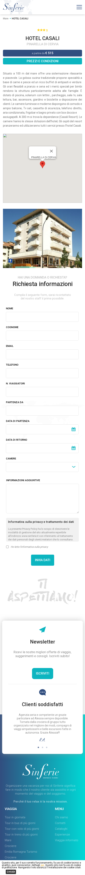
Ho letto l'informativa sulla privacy (29, 546)
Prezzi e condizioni (43, 61)
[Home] (13, 11)
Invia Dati (42, 560)
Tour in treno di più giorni (21, 834)
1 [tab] (38, 747)
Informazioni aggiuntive (23, 480)
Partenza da (14, 402)
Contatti (60, 823)
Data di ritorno (16, 439)
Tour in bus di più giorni (20, 823)
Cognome (12, 327)
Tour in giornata (15, 817)
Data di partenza (17, 421)
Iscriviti (42, 673)
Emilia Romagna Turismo (21, 851)
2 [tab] (42, 747)
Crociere (10, 846)
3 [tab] (46, 747)
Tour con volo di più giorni (22, 829)
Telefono (12, 364)
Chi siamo (61, 817)
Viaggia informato (66, 840)
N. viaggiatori (15, 383)
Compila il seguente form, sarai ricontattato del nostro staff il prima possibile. (42, 296)
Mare (5, 18)
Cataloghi (61, 829)
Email (9, 346)
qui (42, 865)
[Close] (51, 151)
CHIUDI (11, 871)
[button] (42, 164)
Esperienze (62, 834)
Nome (9, 308)
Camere (11, 458)
